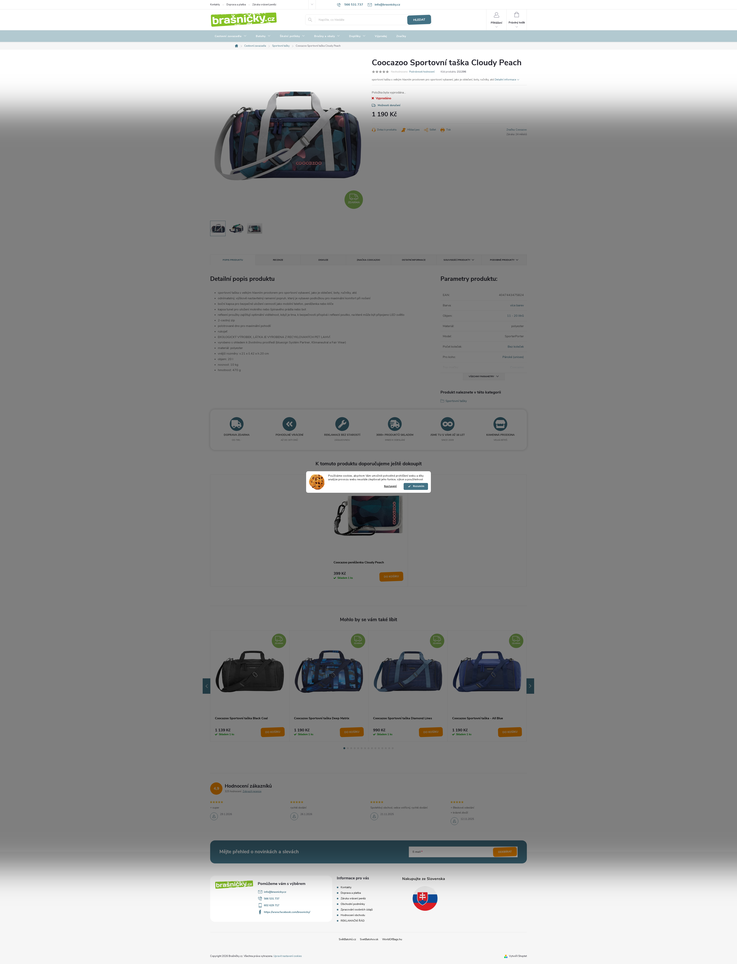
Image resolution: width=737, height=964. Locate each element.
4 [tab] (355, 748)
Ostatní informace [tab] (414, 259)
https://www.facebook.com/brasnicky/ (287, 912)
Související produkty (457, 259)
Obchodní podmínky (353, 904)
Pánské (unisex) (513, 357)
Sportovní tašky (456, 401)
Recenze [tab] (278, 259)
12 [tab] (382, 748)
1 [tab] (344, 748)
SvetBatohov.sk (369, 939)
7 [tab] (365, 748)
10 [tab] (375, 748)
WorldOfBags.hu (392, 939)
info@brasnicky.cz (275, 892)
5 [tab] (358, 748)
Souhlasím (417, 486)
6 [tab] (362, 748)
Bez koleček (516, 347)
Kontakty (215, 4)
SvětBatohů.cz (347, 939)
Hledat (419, 19)
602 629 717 (271, 905)
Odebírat (505, 852)
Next (530, 686)
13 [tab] (386, 748)
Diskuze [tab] (323, 259)
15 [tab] (393, 748)
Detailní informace (505, 79)
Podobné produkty (502, 259)
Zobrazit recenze (252, 791)
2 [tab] (348, 748)
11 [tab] (379, 748)
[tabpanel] (368, 530)
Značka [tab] (368, 259)
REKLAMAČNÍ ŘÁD (352, 921)
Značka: (516, 129)
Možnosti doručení (389, 105)
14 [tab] (389, 748)
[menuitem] (230, 36)
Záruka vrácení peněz (264, 4)
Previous (206, 686)
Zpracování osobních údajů (357, 909)
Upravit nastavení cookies (287, 956)
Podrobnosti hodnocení (422, 71)
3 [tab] (351, 748)
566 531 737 (271, 898)
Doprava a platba (236, 4)
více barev (517, 305)
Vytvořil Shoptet (518, 956)
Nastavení (390, 486)
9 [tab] (372, 748)
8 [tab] (368, 748)
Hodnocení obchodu (353, 915)
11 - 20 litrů (515, 316)
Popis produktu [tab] (233, 259)
